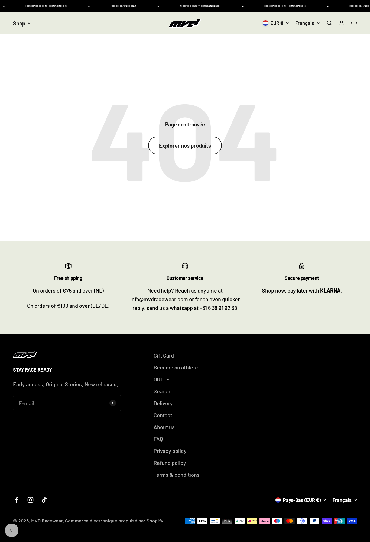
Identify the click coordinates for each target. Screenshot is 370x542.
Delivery (163, 403)
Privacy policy (170, 450)
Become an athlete (176, 367)
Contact (163, 415)
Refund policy (170, 462)
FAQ (158, 439)
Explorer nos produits (185, 145)
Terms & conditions (177, 474)
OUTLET (163, 379)
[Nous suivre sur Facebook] (16, 500)
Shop (19, 23)
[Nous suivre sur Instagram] (30, 500)
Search (162, 391)
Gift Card (164, 355)
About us (164, 427)
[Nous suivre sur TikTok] (44, 500)
